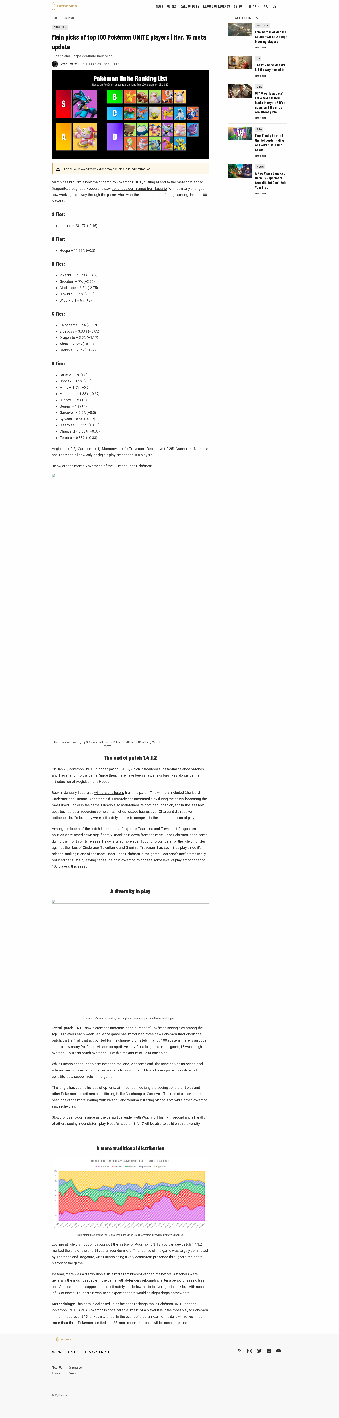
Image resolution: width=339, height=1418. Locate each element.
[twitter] (259, 1351)
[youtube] (278, 1351)
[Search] (266, 6)
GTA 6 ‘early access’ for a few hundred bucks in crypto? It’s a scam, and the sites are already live (270, 102)
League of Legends (216, 6)
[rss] (240, 1351)
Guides (172, 6)
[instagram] (249, 1351)
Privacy (56, 1373)
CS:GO (238, 6)
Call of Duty (189, 6)
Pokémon (68, 17)
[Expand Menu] (283, 6)
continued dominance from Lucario (139, 188)
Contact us (75, 1367)
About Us (57, 1367)
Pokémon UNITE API (68, 1310)
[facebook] (269, 1351)
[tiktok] (285, 1351)
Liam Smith (261, 47)
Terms (72, 1373)
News (159, 6)
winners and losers (109, 793)
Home (55, 17)
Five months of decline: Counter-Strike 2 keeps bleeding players (271, 37)
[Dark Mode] (275, 6)
